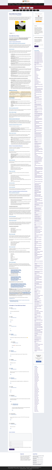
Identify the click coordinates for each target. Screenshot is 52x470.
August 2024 (36, 392)
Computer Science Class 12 (38, 98)
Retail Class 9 (36, 294)
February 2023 (36, 397)
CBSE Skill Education (37, 70)
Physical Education (37, 275)
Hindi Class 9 (36, 155)
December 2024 (36, 389)
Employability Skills (11, 3)
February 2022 (36, 411)
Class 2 (17, 10)
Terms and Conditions (28, 467)
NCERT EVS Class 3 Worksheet (38, 251)
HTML (35, 164)
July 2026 (35, 368)
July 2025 (35, 382)
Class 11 (27, 3)
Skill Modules (35, 3)
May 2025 (35, 384)
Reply (10, 321)
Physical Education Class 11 (38, 276)
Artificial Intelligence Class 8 (38, 58)
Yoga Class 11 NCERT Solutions (38, 344)
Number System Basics (37, 257)
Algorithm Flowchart (37, 51)
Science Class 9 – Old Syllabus (38, 311)
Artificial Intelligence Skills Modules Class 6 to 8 (36, 467)
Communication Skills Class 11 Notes (14, 301)
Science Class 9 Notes (37, 315)
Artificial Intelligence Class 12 (38, 55)
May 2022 (35, 407)
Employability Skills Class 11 (38, 127)
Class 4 (24, 10)
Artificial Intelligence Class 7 (38, 57)
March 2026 (36, 373)
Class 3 (21, 10)
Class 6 (31, 10)
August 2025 (36, 381)
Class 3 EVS (36, 76)
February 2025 (36, 388)
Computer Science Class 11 (38, 91)
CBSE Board (16, 3)
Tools (39, 3)
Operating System (36, 258)
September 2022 (36, 403)
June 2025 (35, 383)
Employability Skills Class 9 (38, 135)
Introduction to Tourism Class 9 (38, 202)
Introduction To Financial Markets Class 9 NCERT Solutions (37, 192)
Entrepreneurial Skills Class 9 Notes (16, 272)
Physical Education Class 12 (38, 281)
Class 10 (24, 7)
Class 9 (20, 7)
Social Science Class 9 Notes (38, 331)
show (13, 33)
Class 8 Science (36, 80)
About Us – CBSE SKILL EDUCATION (12, 467)
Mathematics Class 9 (37, 230)
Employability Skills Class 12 (38, 134)
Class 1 (14, 10)
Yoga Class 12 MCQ (37, 347)
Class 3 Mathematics (37, 78)
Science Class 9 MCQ (37, 312)
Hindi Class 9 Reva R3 (37, 163)
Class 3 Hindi (36, 77)
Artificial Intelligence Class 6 (38, 56)
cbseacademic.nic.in (12, 298)
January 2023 (36, 398)
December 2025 (36, 376)
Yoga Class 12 (36, 346)
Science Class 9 (36, 310)
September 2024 (36, 391)
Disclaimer (24, 467)
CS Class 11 (23, 3)
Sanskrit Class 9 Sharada (37, 302)
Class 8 (38, 10)
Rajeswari (12, 350)
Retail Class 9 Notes (37, 296)
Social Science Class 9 (37, 323)
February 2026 (36, 374)
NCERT (35, 233)
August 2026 (36, 367)
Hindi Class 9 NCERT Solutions (38, 157)
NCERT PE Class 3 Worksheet (38, 256)
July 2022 (35, 405)
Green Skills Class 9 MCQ (14, 280)
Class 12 (31, 3)
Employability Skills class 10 (38, 118)
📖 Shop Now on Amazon (38, 21)
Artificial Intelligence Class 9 (38, 59)
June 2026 (35, 369)
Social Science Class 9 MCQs (38, 326)
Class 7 (34, 10)
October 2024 (36, 390)
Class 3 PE (35, 79)
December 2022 (36, 399)
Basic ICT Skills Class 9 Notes (15, 271)
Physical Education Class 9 (38, 286)
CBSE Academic (36, 68)
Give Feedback (39, 361)
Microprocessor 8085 (37, 232)
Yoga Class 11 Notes (37, 345)
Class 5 (27, 10)
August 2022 (36, 404)
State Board (19, 3)
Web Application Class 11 (37, 336)
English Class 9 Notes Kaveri (38, 148)
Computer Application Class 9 (38, 88)
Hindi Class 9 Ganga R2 (37, 156)
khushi (12, 368)
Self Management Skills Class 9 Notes (16, 270)
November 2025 (36, 377)
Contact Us (17, 467)
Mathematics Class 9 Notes (38, 231)
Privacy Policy (20, 467)
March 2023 (36, 396)
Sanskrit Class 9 (36, 297)
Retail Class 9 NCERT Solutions (38, 295)
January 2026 (36, 375)
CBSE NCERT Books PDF (37, 69)
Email (35, 43)
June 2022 (35, 406)
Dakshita (12, 334)
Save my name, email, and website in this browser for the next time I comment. (20, 447)
